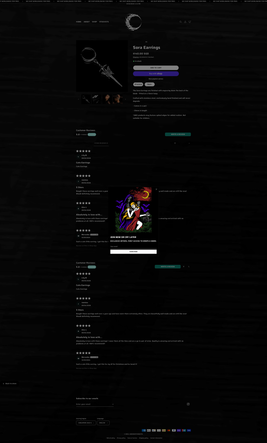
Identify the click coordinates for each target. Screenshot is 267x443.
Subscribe (134, 252)
